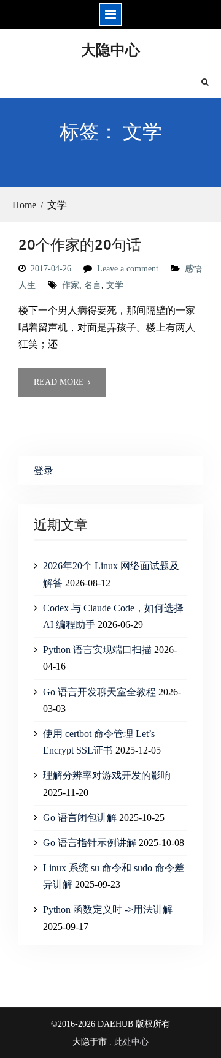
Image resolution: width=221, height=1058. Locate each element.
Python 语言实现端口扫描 (97, 649)
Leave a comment (127, 268)
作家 (70, 285)
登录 (43, 471)
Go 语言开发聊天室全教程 (99, 692)
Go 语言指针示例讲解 (89, 842)
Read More (59, 382)
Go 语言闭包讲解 (80, 817)
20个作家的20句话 (79, 244)
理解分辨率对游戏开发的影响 (107, 775)
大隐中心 (110, 49)
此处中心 (131, 1041)
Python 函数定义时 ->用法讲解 (108, 909)
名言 (92, 285)
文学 (114, 285)
